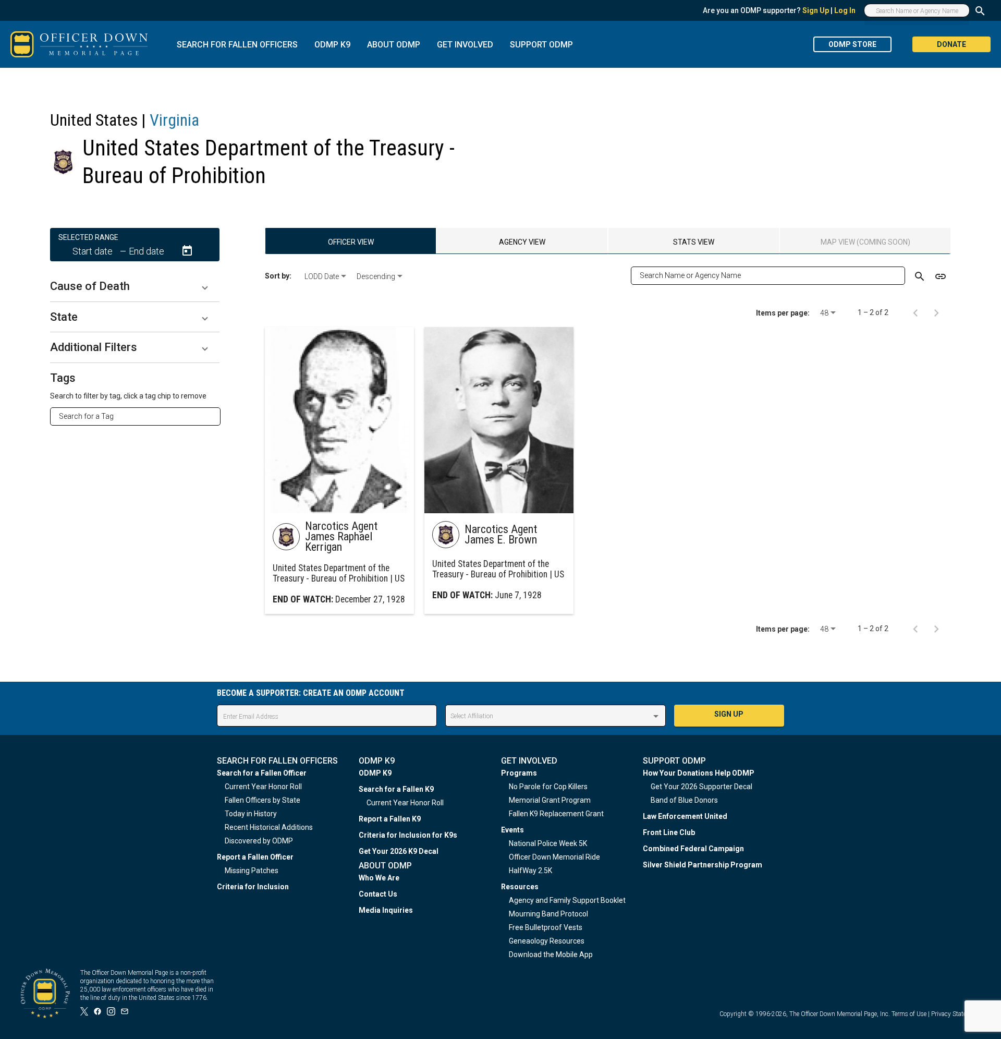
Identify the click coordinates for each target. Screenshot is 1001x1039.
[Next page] (936, 312)
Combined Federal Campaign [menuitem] (693, 848)
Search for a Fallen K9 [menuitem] (396, 789)
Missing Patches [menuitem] (251, 870)
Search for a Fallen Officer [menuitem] (262, 773)
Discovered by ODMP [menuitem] (259, 841)
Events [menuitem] (512, 830)
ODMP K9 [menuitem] (375, 773)
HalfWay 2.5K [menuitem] (530, 870)
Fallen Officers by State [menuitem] (262, 800)
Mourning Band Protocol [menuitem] (548, 914)
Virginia (174, 120)
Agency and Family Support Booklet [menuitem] (567, 900)
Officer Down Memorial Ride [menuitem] (554, 857)
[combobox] (139, 416)
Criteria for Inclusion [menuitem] (253, 887)
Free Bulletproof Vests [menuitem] (545, 927)
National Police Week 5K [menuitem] (548, 843)
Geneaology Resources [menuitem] (546, 941)
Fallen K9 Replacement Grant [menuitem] (556, 814)
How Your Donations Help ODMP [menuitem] (698, 773)
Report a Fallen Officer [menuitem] (255, 857)
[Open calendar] (187, 250)
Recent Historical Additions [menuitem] (269, 827)
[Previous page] (915, 312)
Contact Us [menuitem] (378, 894)
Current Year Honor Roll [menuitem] (263, 786)
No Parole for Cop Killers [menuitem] (548, 786)
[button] (134, 286)
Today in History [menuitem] (251, 814)
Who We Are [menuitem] (379, 878)
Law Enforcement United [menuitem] (685, 816)
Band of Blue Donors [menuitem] (684, 800)
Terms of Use (909, 1014)
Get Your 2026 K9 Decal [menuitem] (398, 851)
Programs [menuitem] (519, 773)
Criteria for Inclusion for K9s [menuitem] (408, 835)
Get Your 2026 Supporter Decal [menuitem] (701, 786)
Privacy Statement (955, 1014)
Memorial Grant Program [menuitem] (550, 800)
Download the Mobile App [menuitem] (551, 954)
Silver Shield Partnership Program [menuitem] (702, 865)
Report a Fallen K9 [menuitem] (390, 819)
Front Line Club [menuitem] (669, 832)
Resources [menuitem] (520, 887)
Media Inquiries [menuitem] (386, 910)
